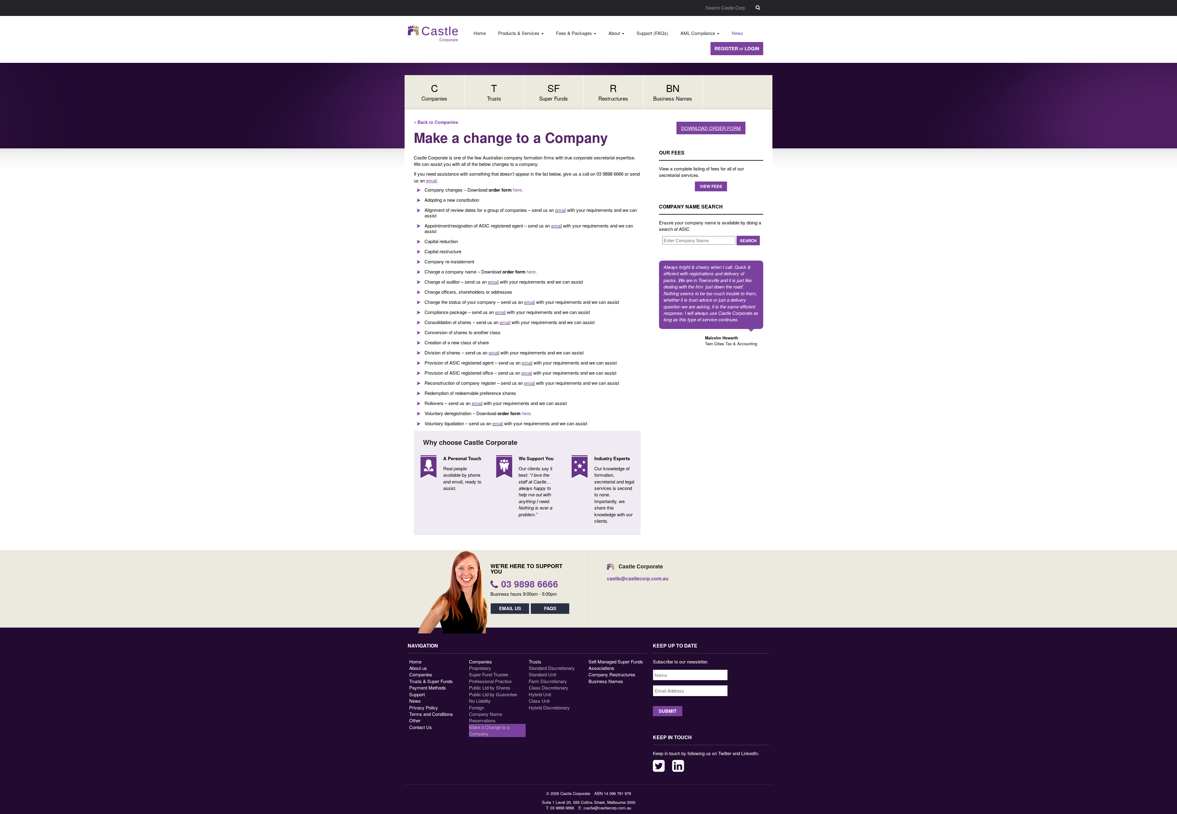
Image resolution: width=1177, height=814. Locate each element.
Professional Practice (490, 681)
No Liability (480, 700)
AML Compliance (698, 33)
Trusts (535, 661)
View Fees (711, 186)
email (560, 210)
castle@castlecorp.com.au (607, 808)
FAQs (550, 608)
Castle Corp (433, 33)
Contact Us (420, 727)
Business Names (605, 681)
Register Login (736, 48)
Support (417, 694)
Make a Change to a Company (489, 730)
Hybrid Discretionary (549, 707)
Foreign (476, 707)
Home (480, 33)
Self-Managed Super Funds (615, 661)
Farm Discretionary (548, 681)
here (517, 189)
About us (418, 668)
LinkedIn (678, 766)
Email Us (510, 608)
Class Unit (539, 700)
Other (415, 720)
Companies (420, 674)
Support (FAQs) (652, 33)
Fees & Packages (574, 33)
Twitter (659, 766)
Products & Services (519, 33)
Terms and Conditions (431, 714)
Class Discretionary (548, 687)
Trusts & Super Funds (431, 681)
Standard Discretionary (552, 668)
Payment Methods (427, 687)
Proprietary (480, 668)
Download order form (711, 128)
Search (758, 7)
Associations (601, 668)
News (737, 33)
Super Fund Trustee (488, 674)
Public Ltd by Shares (489, 687)
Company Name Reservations (485, 717)
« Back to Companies (436, 122)
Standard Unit (542, 674)
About (614, 33)
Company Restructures (611, 674)
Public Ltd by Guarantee (493, 694)
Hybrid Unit (540, 694)
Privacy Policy (423, 707)
